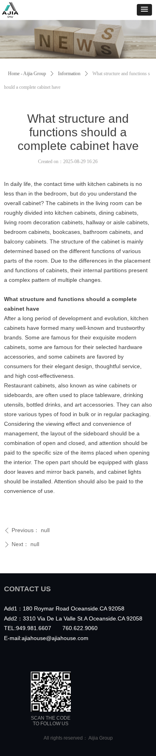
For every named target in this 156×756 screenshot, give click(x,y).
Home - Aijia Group (27, 73)
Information (69, 73)
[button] (144, 10)
